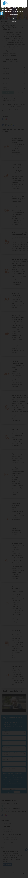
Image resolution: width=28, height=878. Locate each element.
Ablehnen (14, 21)
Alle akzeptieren (14, 14)
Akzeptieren (14, 18)
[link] (1, 13)
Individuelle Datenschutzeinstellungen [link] (8, 25)
